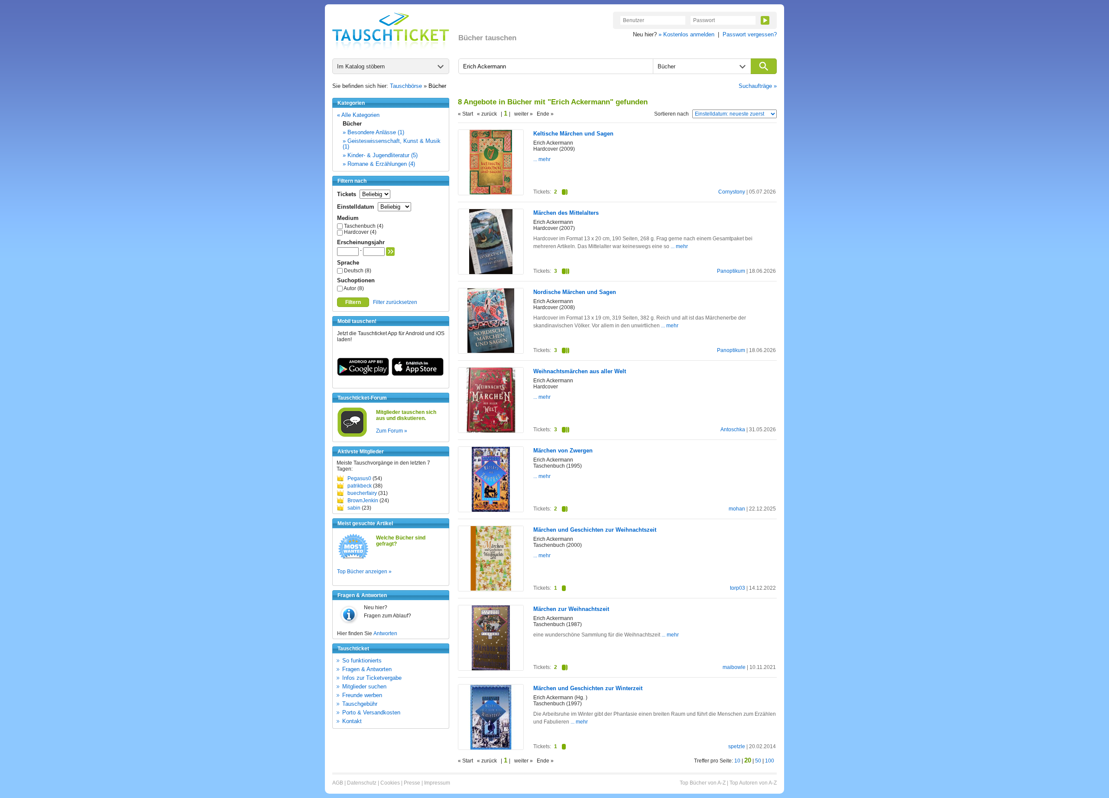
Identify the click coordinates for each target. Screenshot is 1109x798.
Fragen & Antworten (367, 669)
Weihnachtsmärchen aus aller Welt (579, 371)
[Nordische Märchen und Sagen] (490, 351)
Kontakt (352, 721)
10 (737, 761)
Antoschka (732, 429)
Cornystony (731, 192)
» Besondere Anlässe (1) (373, 132)
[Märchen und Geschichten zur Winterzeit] (490, 748)
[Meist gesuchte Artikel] (353, 558)
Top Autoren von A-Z (753, 783)
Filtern (353, 302)
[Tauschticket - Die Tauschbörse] (390, 31)
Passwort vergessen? (750, 34)
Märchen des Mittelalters (566, 213)
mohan (737, 509)
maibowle (734, 667)
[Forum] (352, 436)
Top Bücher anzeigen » (364, 572)
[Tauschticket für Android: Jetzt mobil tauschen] (363, 374)
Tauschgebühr (359, 704)
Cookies (390, 783)
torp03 (737, 588)
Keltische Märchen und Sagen (573, 133)
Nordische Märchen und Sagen (574, 292)
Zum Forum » (391, 431)
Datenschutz (361, 783)
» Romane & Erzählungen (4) (379, 164)
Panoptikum (731, 271)
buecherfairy (362, 493)
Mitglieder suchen (364, 686)
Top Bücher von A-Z (703, 783)
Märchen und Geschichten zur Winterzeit (587, 688)
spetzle (736, 746)
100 (769, 761)
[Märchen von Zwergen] (490, 510)
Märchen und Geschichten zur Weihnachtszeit (594, 530)
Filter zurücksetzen (395, 302)
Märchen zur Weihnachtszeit (571, 609)
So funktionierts (362, 660)
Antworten (385, 633)
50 (758, 761)
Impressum (437, 783)
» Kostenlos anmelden (686, 34)
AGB (337, 783)
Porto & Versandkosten (371, 712)
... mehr (542, 159)
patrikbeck (359, 486)
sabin (353, 508)
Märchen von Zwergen (563, 450)
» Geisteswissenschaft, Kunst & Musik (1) (392, 144)
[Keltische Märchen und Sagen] (490, 193)
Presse (412, 783)
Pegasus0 (359, 478)
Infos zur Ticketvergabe (372, 678)
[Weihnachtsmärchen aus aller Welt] (490, 431)
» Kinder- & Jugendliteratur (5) (380, 155)
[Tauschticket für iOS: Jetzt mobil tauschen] (418, 374)
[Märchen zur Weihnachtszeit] (490, 669)
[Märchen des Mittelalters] (490, 272)
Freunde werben (362, 695)
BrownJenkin (362, 501)
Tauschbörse (406, 86)
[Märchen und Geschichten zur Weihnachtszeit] (490, 589)
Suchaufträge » (758, 86)
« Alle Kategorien (358, 115)
